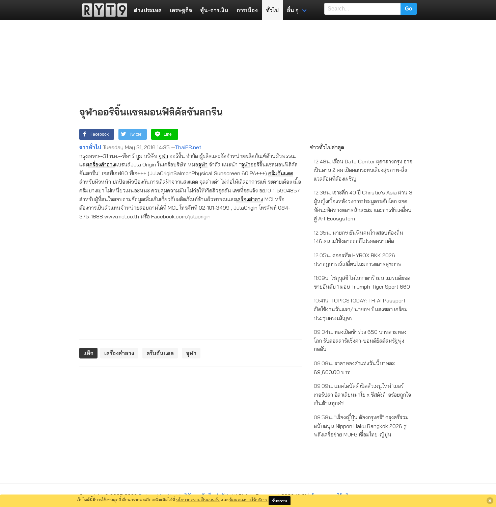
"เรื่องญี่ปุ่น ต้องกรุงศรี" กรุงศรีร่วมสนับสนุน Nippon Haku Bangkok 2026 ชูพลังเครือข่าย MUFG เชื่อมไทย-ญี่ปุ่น (361, 426)
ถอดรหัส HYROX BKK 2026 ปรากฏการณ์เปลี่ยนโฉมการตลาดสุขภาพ (358, 259)
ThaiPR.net (188, 147)
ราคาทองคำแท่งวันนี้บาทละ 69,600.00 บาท (354, 367)
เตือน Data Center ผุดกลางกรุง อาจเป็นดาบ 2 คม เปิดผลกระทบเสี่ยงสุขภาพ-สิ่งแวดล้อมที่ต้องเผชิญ (363, 170)
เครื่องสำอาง (101, 164)
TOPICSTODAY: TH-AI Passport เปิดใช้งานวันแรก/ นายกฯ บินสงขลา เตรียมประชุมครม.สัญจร (361, 309)
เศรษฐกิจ (181, 10)
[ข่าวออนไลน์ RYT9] (102, 10)
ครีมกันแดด (280, 173)
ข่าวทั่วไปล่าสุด (327, 147)
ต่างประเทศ (148, 10)
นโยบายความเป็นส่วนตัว (198, 499)
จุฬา (163, 156)
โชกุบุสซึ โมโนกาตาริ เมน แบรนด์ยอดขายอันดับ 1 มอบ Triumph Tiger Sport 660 (362, 282)
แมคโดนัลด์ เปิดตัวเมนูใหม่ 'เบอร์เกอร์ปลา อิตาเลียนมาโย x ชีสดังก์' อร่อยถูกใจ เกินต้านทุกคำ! (362, 394)
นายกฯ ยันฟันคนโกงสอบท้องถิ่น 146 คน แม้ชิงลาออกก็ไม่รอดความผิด (358, 237)
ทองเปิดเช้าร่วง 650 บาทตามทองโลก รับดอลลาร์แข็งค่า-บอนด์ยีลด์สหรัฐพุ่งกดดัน (360, 340)
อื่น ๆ (293, 10)
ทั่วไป (272, 10)
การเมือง (247, 10)
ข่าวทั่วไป (90, 147)
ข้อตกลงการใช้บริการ (248, 499)
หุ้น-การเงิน (214, 10)
